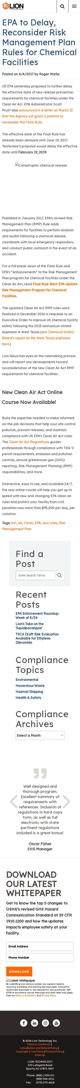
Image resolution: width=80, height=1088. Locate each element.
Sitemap (40, 1055)
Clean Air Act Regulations (29, 442)
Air (20, 523)
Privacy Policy (48, 995)
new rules (49, 523)
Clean (28, 523)
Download (19, 971)
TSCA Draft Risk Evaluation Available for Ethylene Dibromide (37, 638)
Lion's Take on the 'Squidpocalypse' (30, 626)
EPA (38, 523)
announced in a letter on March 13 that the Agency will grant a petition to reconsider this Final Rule (37, 116)
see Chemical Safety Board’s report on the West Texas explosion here (38, 338)
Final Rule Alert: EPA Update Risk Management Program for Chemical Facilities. (40, 290)
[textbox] (40, 735)
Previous (13, 800)
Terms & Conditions (26, 995)
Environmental (27, 680)
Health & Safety (28, 698)
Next (66, 800)
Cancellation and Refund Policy (39, 1048)
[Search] (62, 6)
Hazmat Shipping (29, 692)
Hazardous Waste (30, 686)
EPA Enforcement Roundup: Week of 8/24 (37, 615)
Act (13, 523)
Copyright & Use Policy (30, 1051)
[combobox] (40, 735)
